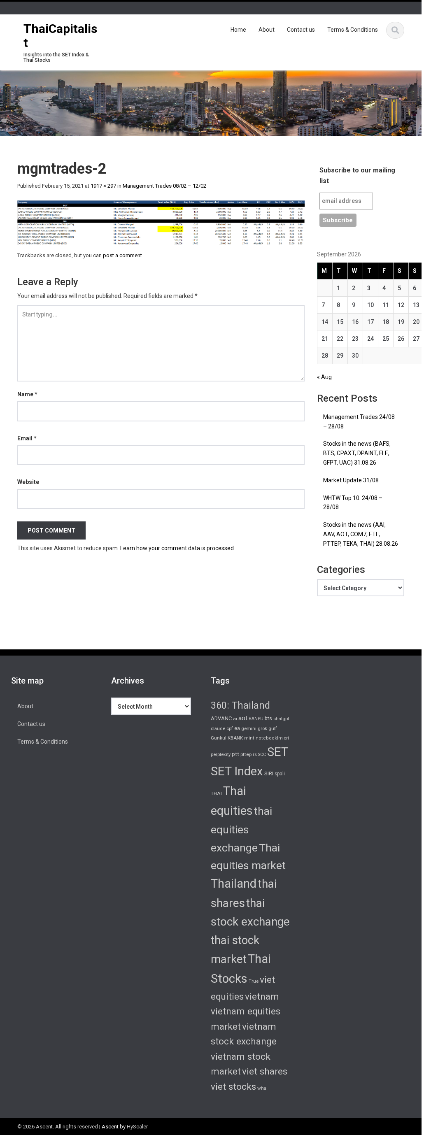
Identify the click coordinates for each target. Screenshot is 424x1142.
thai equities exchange (241, 829)
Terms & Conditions (352, 29)
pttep (246, 754)
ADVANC (221, 718)
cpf (229, 728)
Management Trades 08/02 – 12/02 (164, 186)
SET (277, 752)
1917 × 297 (103, 186)
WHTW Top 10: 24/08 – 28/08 (352, 503)
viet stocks (233, 1086)
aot (242, 718)
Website (28, 482)
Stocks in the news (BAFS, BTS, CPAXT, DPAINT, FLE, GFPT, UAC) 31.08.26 (357, 453)
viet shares (264, 1071)
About (267, 29)
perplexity (221, 754)
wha (261, 1088)
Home (238, 29)
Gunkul (218, 738)
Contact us (301, 29)
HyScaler (137, 1126)
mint (249, 738)
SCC (262, 754)
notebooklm (269, 738)
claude (218, 728)
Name (27, 394)
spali (280, 774)
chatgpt (281, 718)
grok (262, 728)
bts (268, 718)
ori (286, 738)
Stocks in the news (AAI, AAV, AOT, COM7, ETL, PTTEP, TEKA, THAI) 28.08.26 (360, 534)
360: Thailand (240, 705)
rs (255, 754)
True (254, 981)
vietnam (262, 996)
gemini (248, 728)
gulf (272, 728)
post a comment (122, 255)
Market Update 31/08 (351, 480)
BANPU (256, 718)
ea (237, 728)
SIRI (268, 773)
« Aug (324, 377)
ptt (235, 754)
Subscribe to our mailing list (357, 175)
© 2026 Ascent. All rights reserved (57, 1126)
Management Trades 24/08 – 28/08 (359, 422)
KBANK (235, 738)
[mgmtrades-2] (161, 222)
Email (27, 438)
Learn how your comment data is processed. (177, 548)
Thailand (233, 884)
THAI (216, 793)
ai (235, 718)
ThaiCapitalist (60, 35)
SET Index (237, 771)
